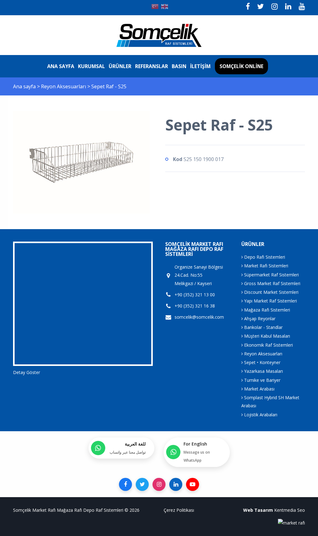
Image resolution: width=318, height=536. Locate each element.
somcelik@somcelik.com (199, 317)
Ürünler (120, 66)
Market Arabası (259, 389)
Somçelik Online (241, 66)
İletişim (200, 66)
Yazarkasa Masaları (263, 371)
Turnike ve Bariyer (261, 380)
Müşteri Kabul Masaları (266, 336)
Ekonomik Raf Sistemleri (268, 345)
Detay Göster (26, 372)
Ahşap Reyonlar (259, 318)
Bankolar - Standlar (263, 327)
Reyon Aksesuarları (64, 86)
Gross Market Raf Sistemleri (271, 283)
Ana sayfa (60, 66)
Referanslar (151, 66)
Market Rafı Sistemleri (265, 266)
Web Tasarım (258, 510)
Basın (179, 66)
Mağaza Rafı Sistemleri (266, 310)
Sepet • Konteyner (261, 362)
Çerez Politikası (179, 510)
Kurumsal (91, 66)
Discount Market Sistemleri (270, 292)
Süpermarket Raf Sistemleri (271, 275)
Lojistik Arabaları (260, 415)
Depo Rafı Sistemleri (264, 257)
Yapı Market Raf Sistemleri (270, 301)
